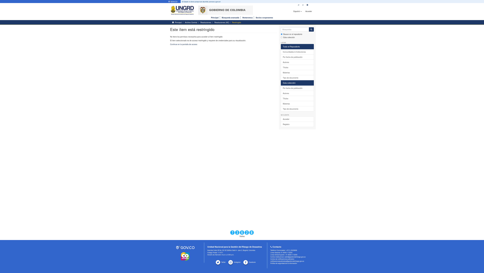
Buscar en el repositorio (292, 34)
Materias (286, 72)
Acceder (286, 119)
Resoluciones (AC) (221, 22)
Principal (215, 17)
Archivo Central (191, 22)
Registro (286, 124)
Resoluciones (205, 22)
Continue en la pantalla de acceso (183, 44)
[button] (298, 11)
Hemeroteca (247, 17)
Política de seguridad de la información (283, 263)
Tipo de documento (290, 77)
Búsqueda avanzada (230, 17)
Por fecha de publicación (292, 57)
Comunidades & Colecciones (294, 52)
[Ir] (311, 29)
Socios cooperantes (264, 17)
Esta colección (289, 37)
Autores (286, 62)
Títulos (285, 67)
